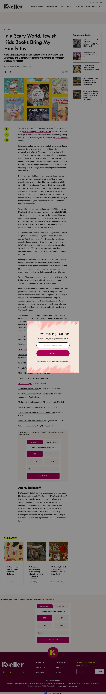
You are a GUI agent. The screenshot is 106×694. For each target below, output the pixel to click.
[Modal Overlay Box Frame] (53, 347)
